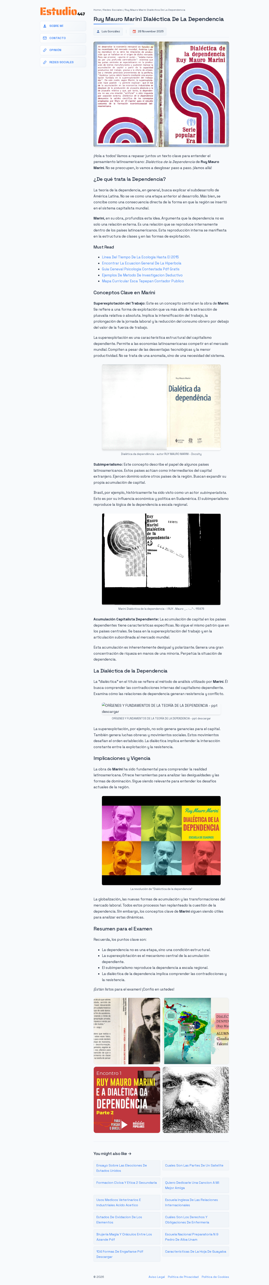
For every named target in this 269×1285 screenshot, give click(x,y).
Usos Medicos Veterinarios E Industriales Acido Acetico (118, 1202)
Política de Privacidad (183, 1277)
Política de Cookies (215, 1277)
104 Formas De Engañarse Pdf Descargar (119, 1254)
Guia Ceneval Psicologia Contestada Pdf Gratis (140, 269)
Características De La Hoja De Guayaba (195, 1251)
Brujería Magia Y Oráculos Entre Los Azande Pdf (124, 1237)
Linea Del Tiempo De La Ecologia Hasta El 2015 (140, 257)
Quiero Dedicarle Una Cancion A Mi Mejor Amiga (192, 1185)
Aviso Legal (157, 1277)
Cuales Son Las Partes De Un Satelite (194, 1165)
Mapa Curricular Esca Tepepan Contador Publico (143, 281)
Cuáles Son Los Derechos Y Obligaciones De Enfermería (187, 1220)
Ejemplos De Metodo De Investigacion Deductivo (142, 275)
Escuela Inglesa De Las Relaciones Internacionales (191, 1202)
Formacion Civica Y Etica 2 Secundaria (126, 1182)
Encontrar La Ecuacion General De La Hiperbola (141, 263)
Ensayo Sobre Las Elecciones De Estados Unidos (121, 1168)
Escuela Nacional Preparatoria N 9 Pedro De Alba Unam (191, 1237)
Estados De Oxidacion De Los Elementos (119, 1220)
